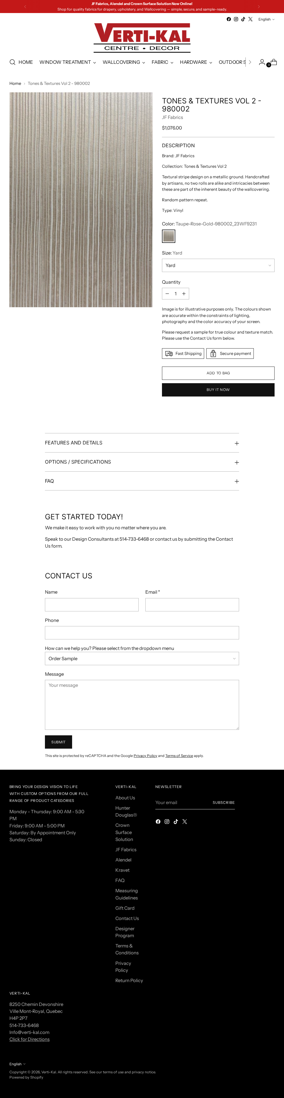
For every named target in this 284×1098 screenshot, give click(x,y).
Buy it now (218, 389)
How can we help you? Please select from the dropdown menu (109, 648)
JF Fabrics (172, 117)
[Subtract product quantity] (167, 293)
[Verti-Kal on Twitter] (250, 19)
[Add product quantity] (184, 293)
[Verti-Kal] (142, 38)
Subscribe (224, 802)
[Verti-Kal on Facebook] (228, 19)
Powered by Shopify (26, 1077)
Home (15, 83)
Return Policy (129, 980)
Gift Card (125, 908)
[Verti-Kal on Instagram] (236, 19)
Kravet (122, 870)
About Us (125, 797)
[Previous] (25, 6)
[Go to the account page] (259, 62)
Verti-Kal (48, 1072)
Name (51, 592)
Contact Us (127, 918)
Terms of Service (179, 755)
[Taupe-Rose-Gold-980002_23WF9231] (168, 236)
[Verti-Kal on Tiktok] (243, 19)
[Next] (259, 6)
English (264, 19)
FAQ (120, 880)
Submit (58, 742)
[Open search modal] (12, 62)
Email (152, 592)
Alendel (123, 860)
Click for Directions (29, 1039)
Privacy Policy (145, 755)
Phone (52, 620)
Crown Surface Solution (124, 832)
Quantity (171, 282)
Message (54, 674)
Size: (172, 253)
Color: (209, 224)
